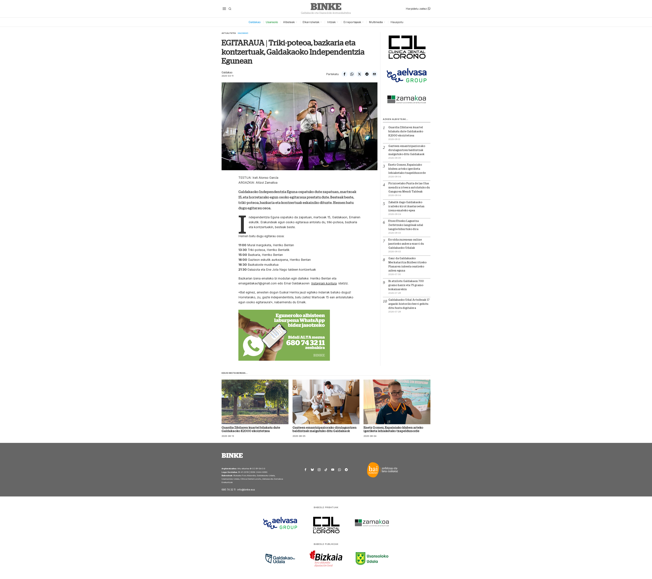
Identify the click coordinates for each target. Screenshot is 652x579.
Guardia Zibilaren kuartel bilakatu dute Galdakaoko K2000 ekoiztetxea (405, 131)
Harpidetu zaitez (417, 8)
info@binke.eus (246, 489)
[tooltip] (344, 74)
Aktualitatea (229, 33)
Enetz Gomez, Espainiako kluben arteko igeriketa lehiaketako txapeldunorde (407, 168)
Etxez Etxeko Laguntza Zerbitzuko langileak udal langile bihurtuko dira (405, 225)
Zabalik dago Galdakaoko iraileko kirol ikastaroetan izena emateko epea (406, 206)
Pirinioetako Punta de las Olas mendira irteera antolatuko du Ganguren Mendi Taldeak (409, 187)
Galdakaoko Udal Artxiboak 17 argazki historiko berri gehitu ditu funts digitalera (409, 304)
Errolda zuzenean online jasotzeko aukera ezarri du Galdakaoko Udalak (406, 243)
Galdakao (243, 33)
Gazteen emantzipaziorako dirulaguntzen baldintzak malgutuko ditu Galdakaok (406, 150)
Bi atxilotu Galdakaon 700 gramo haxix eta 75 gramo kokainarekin (406, 285)
